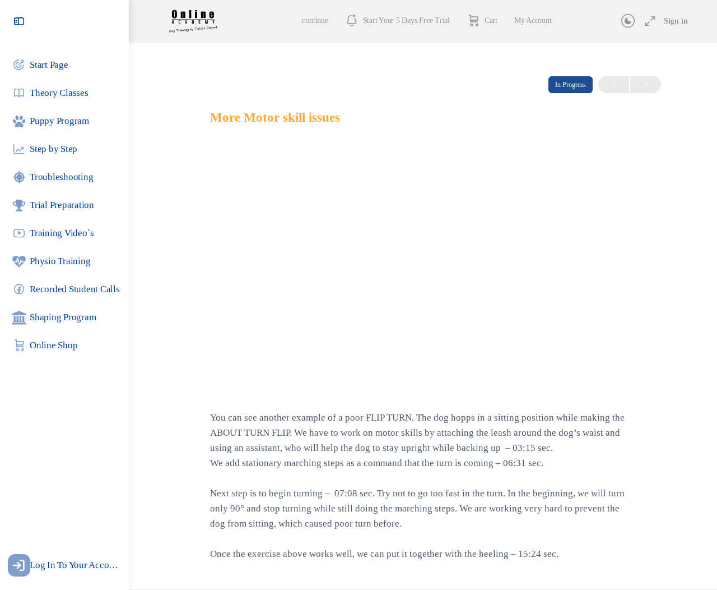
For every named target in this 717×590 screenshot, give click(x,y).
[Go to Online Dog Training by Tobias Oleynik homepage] (193, 20)
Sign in (676, 21)
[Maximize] (648, 21)
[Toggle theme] (628, 21)
